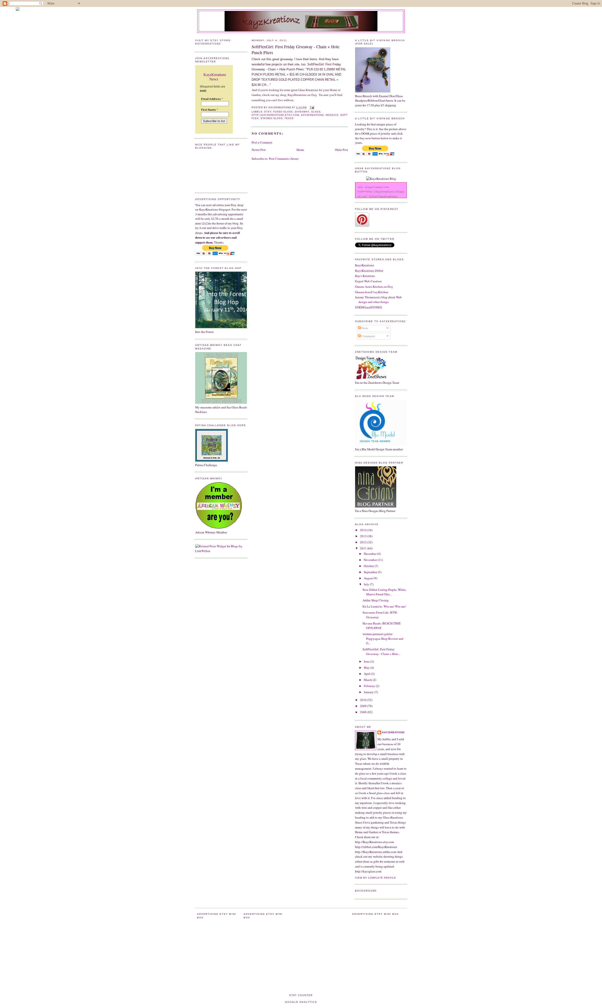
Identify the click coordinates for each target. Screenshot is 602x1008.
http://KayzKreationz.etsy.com (275, 115)
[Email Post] (311, 107)
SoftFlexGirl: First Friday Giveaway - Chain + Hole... (381, 651)
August (369, 578)
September (371, 572)
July (367, 584)
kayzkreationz (312, 115)
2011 (363, 548)
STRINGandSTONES (368, 307)
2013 (363, 536)
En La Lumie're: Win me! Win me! (384, 606)
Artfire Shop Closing (376, 600)
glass (316, 111)
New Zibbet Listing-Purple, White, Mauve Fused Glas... (384, 592)
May (367, 667)
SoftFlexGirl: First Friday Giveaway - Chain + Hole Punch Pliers (295, 49)
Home (300, 150)
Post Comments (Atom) (283, 158)
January (369, 692)
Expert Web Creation (368, 281)
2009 (363, 706)
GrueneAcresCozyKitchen (371, 292)
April (367, 674)
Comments (368, 336)
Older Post (341, 150)
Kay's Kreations (365, 276)
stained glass (272, 118)
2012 (363, 542)
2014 (363, 530)
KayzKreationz (297, 95)
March (368, 680)
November (371, 560)
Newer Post (259, 150)
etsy (267, 111)
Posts (364, 328)
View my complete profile (375, 877)
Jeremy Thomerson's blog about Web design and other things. (378, 299)
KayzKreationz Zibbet (369, 270)
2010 (363, 700)
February (370, 686)
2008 (363, 712)
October (369, 566)
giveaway (302, 111)
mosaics (332, 115)
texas (289, 118)
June (367, 661)
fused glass (283, 111)
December (370, 554)
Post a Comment (262, 142)
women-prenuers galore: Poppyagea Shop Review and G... (383, 638)
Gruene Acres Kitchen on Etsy (374, 286)
